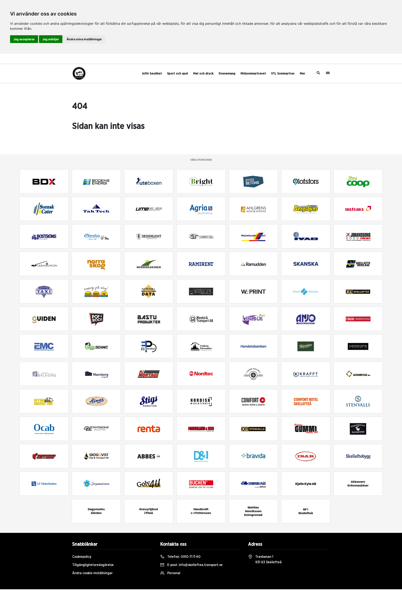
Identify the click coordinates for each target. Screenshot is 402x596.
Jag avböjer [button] (50, 39)
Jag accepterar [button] (24, 39)
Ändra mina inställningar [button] (84, 39)
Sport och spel (177, 73)
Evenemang (227, 73)
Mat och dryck (203, 73)
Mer (302, 73)
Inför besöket (152, 73)
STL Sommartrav (283, 73)
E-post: (194, 565)
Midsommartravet (253, 73)
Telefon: (183, 556)
